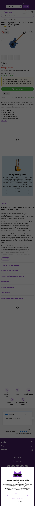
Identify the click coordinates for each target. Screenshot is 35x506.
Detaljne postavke (17, 498)
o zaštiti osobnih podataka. (20, 489)
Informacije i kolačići (17, 502)
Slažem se (17, 494)
